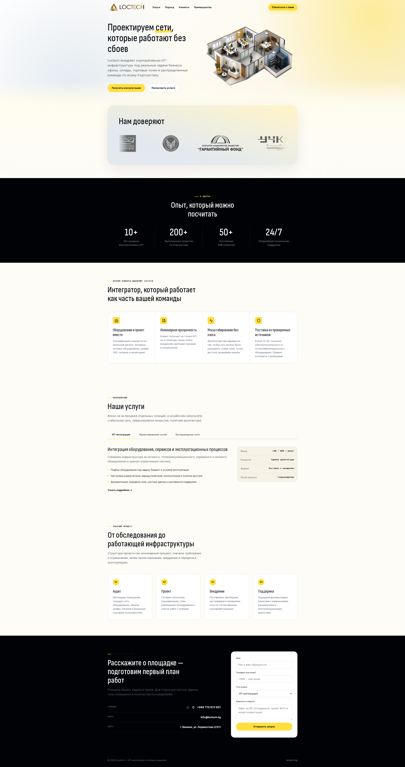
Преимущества (203, 7)
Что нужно (241, 687)
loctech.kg (292, 760)
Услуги (156, 7)
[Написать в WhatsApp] (188, 707)
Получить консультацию (126, 87)
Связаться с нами (283, 7)
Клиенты (184, 7)
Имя (238, 658)
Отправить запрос (264, 726)
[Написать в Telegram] (193, 707)
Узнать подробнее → (120, 490)
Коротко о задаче (245, 701)
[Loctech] (127, 7)
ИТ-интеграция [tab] (121, 434)
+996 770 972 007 (209, 707)
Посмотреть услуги (163, 87)
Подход (169, 7)
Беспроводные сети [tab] (188, 434)
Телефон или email (246, 672)
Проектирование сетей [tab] (153, 434)
